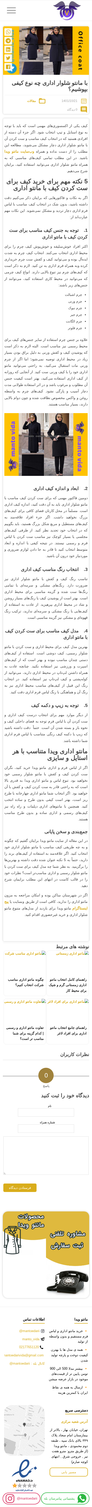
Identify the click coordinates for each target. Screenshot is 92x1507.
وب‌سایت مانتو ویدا (19, 151)
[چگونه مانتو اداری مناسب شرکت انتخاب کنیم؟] (25, 962)
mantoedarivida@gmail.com (23, 1355)
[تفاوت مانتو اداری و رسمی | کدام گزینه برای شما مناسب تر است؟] (25, 1010)
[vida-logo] (54, 10)
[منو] (13, 10)
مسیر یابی (68, 1472)
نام (49, 1105)
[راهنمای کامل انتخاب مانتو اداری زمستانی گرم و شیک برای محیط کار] (68, 962)
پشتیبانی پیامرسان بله (59, 1498)
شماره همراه (47, 1122)
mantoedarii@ (27, 1498)
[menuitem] (13, 10)
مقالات (31, 100)
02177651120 (29, 1347)
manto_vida (30, 1339)
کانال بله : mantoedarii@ (27, 1363)
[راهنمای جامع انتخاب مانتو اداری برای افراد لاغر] (68, 1010)
